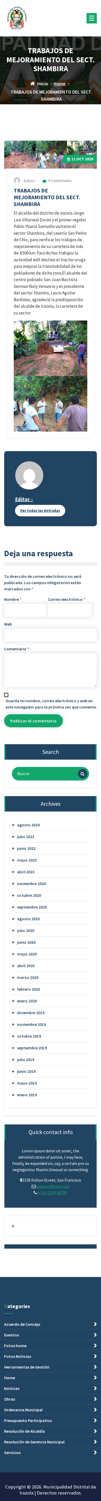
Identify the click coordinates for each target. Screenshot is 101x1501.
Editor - (24, 499)
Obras (9, 1399)
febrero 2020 (28, 989)
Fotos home (15, 1345)
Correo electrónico (66, 599)
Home (60, 84)
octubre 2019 (29, 1036)
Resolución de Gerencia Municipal (34, 1441)
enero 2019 (27, 1094)
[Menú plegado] (91, 18)
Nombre (12, 599)
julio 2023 (25, 836)
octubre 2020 (29, 895)
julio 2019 (25, 1059)
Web (8, 624)
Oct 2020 (82, 158)
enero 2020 (27, 1000)
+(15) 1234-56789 (52, 1192)
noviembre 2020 (31, 883)
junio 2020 (26, 942)
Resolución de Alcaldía (24, 1431)
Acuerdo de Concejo (22, 1324)
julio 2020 (25, 930)
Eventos (11, 1334)
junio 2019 (26, 1071)
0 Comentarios (60, 180)
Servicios (12, 1452)
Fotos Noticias (17, 1356)
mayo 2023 (27, 860)
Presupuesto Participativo (28, 1420)
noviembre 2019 (31, 1024)
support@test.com (53, 1186)
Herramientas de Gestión (26, 1367)
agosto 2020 (28, 918)
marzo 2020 (27, 977)
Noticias (11, 1388)
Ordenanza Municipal (23, 1409)
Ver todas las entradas (40, 510)
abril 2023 (25, 871)
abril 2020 (25, 965)
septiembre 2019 (32, 1047)
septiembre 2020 (32, 907)
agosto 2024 (28, 824)
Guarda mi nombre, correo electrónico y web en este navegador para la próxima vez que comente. (51, 704)
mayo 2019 (27, 1083)
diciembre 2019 (30, 1012)
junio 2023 (26, 848)
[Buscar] (82, 773)
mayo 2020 (27, 954)
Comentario (16, 648)
